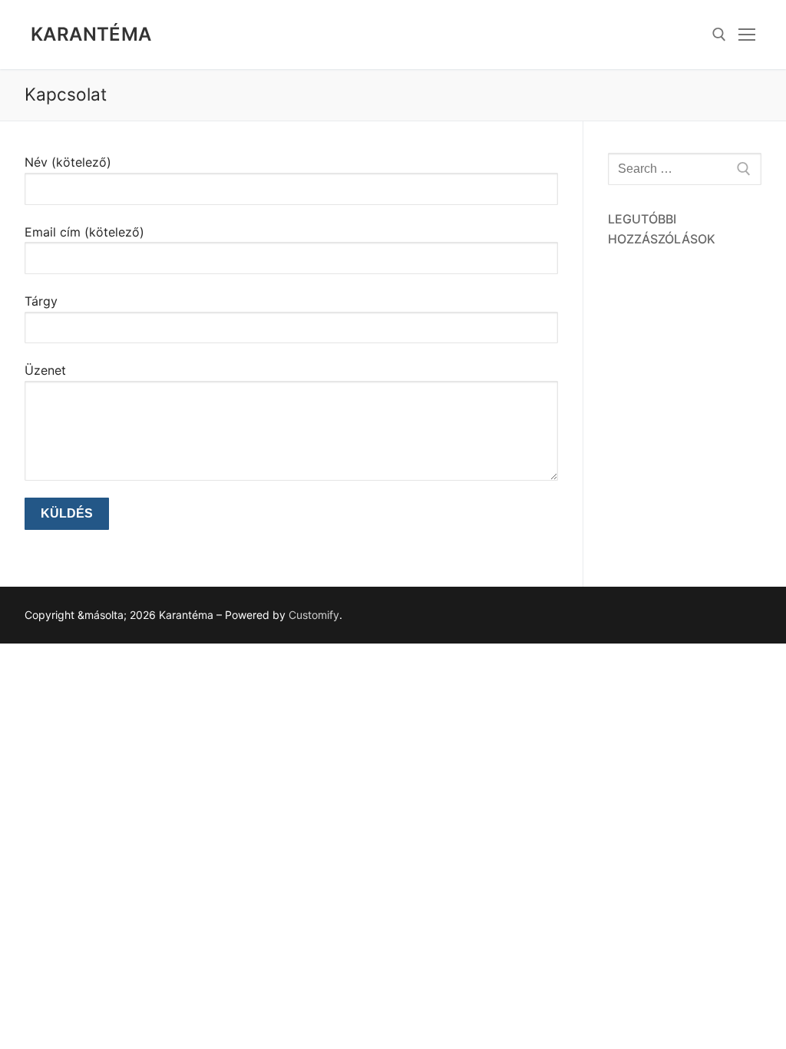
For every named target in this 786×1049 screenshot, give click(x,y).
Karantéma (91, 34)
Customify (314, 614)
